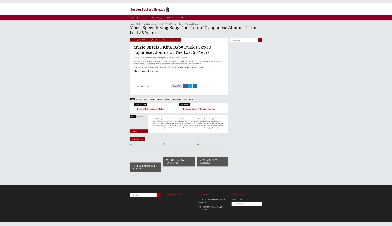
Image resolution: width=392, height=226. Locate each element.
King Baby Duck (154, 40)
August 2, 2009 (140, 40)
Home (132, 24)
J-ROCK (159, 99)
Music (138, 24)
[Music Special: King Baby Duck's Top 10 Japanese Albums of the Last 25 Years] (139, 124)
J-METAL (138, 99)
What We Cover (237, 200)
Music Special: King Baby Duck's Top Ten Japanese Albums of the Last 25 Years (176, 67)
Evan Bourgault (139, 131)
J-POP (146, 99)
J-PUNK (152, 99)
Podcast (175, 40)
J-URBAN (167, 99)
